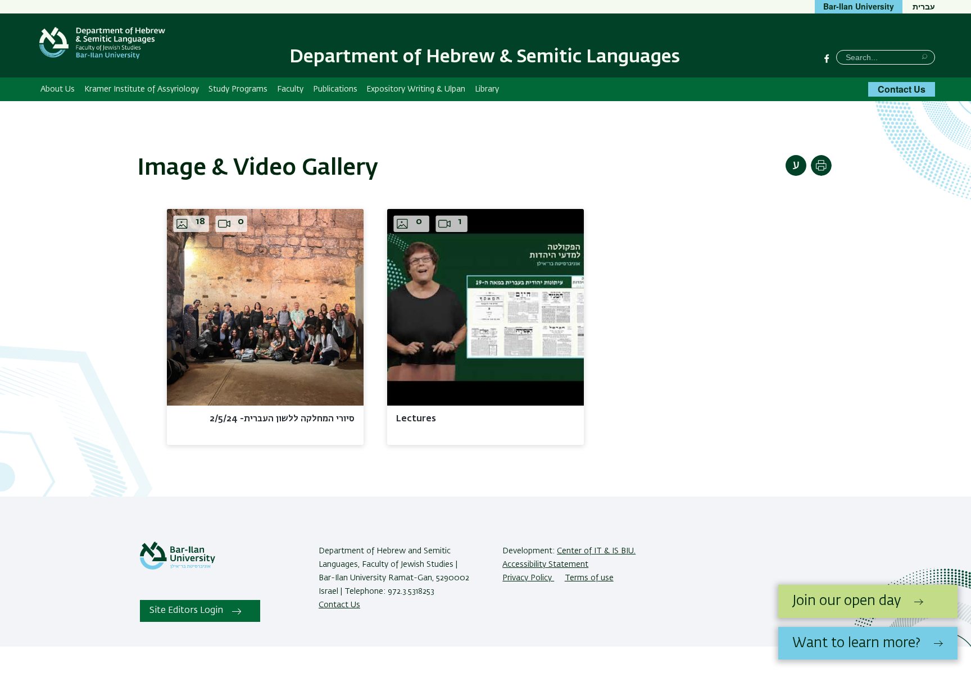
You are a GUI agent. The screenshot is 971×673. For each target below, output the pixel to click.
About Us (57, 89)
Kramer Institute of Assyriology (141, 89)
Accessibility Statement (545, 565)
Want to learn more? (856, 643)
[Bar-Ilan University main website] (177, 567)
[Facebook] (827, 58)
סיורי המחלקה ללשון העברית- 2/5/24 (282, 419)
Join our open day (846, 601)
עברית (924, 6)
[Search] (924, 56)
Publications (335, 89)
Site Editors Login (186, 610)
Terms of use (589, 578)
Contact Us (901, 89)
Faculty (290, 89)
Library (487, 89)
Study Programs (237, 89)
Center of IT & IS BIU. (596, 551)
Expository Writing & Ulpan (415, 89)
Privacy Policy (528, 578)
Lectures (416, 419)
